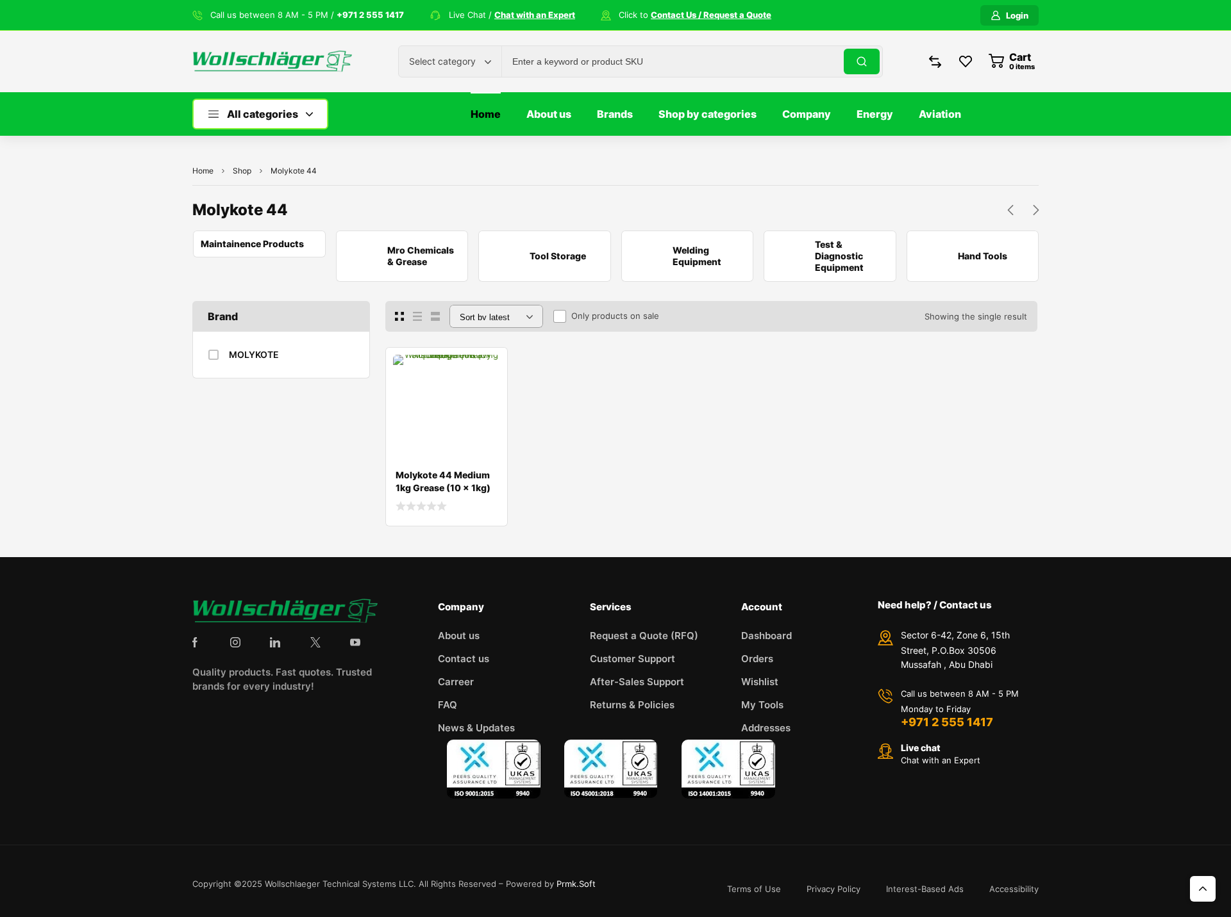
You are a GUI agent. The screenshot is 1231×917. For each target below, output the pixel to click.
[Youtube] (355, 642)
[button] (1010, 210)
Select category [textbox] (442, 61)
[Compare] (487, 393)
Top (1203, 889)
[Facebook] (195, 642)
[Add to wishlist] (487, 367)
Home (203, 170)
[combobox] (450, 61)
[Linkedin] (275, 642)
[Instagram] (235, 642)
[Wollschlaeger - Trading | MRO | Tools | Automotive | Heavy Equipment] (272, 61)
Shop (242, 170)
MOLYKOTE (254, 354)
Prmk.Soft (576, 884)
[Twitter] (315, 642)
